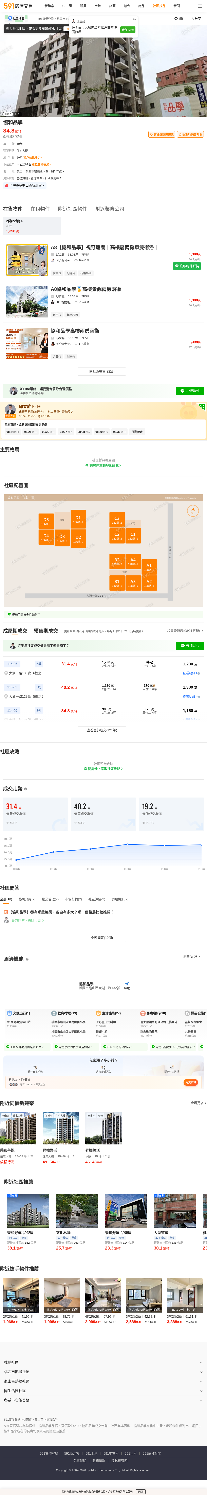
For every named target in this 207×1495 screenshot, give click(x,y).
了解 (67, 28)
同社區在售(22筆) (101, 371)
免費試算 (191, 1082)
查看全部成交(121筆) (102, 730)
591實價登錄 (49, 1453)
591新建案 (71, 1453)
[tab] (15, 630)
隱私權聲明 (119, 1461)
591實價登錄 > (47, 18)
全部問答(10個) (102, 938)
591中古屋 (111, 1453)
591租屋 (131, 1453)
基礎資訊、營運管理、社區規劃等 (38, 178)
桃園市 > (62, 18)
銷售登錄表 (183, 631)
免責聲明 (79, 1461)
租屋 (83, 6)
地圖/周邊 (190, 956)
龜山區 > (73, 18)
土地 (98, 6)
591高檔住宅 (152, 1453)
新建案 (49, 6)
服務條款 (98, 1461)
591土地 (91, 1453)
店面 (112, 6)
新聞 (176, 6)
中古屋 (67, 6)
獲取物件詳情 (189, 266)
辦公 (127, 6)
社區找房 (159, 6)
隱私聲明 (128, 1491)
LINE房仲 (193, 391)
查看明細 (189, 673)
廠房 (141, 6)
